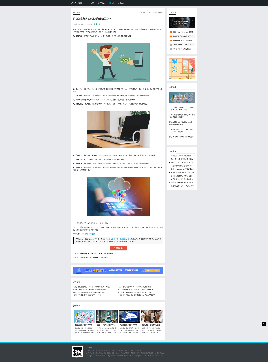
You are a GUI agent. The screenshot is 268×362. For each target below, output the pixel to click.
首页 (92, 3)
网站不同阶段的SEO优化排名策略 (183, 172)
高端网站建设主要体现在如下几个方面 (87, 295)
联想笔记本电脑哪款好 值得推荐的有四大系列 (90, 292)
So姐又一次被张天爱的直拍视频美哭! (184, 159)
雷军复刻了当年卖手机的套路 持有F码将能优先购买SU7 (190, 156)
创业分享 (111, 3)
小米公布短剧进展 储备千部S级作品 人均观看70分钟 (191, 32)
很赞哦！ (117, 248)
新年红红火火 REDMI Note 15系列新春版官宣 (135, 287)
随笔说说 (121, 3)
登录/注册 (159, 356)
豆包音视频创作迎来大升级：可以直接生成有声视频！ (93, 287)
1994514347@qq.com (158, 353)
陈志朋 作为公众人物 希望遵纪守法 (181, 137)
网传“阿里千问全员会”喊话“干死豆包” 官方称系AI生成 (191, 36)
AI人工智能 (101, 3)
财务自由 (92, 234)
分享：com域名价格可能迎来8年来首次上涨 (186, 169)
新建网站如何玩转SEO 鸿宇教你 (182, 186)
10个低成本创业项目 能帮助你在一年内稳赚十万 (136, 289)
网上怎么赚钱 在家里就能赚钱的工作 (118, 239)
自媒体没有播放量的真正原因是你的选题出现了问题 (137, 295)
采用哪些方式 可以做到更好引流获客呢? (94, 257)
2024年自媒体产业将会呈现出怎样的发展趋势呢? (188, 162)
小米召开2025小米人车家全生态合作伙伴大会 (90, 289)
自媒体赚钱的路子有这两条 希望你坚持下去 (186, 166)
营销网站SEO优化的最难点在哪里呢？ (184, 182)
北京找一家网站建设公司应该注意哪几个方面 (135, 292)
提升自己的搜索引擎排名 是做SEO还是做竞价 (187, 176)
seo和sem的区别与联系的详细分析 (185, 44)
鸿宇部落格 (77, 3)
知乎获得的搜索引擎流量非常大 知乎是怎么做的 (187, 179)
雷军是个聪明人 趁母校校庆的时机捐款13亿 (188, 49)
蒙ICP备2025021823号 (146, 356)
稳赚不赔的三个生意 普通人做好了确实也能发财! (96, 253)
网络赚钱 (85, 234)
